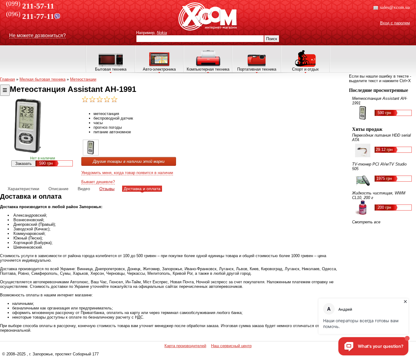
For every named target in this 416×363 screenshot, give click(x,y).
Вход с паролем (395, 23)
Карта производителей (185, 346)
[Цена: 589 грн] (91, 154)
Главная (7, 79)
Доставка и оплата (142, 188)
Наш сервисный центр (231, 346)
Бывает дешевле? (98, 182)
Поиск (271, 39)
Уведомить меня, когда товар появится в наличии (127, 172)
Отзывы (107, 188)
